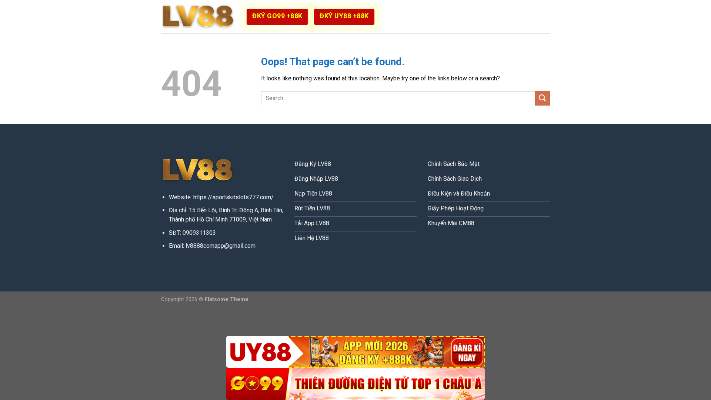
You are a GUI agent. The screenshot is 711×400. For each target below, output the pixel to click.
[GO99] (355, 384)
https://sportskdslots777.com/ (233, 197)
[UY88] (355, 352)
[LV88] (198, 17)
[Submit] (542, 98)
